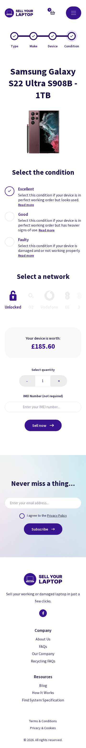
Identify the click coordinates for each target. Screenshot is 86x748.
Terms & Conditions (43, 721)
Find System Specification (43, 700)
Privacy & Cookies (43, 728)
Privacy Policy (57, 515)
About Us (43, 639)
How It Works (43, 692)
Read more (26, 205)
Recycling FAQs (43, 661)
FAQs (43, 646)
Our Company (43, 653)
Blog (43, 685)
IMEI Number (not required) (43, 396)
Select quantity (43, 370)
